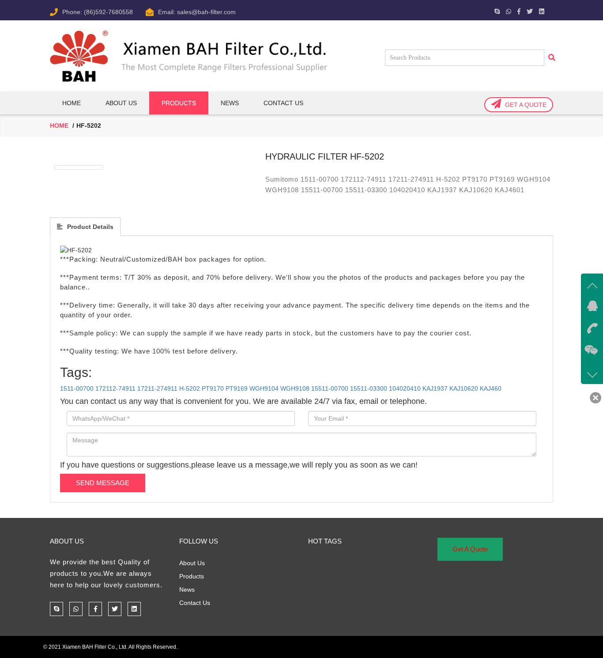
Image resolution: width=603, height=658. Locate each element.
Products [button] (179, 102)
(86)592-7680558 (108, 11)
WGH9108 (294, 388)
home (59, 125)
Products (191, 576)
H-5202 (189, 388)
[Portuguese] (428, 10)
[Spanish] (442, 10)
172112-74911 (115, 388)
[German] (414, 10)
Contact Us (283, 102)
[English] (399, 10)
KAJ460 (490, 388)
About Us (121, 102)
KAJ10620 (463, 388)
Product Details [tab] (89, 226)
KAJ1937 (435, 388)
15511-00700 (329, 388)
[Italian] (421, 10)
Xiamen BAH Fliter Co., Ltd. (95, 647)
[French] (407, 10)
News (230, 102)
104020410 (405, 388)
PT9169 (237, 388)
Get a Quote (525, 104)
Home (71, 102)
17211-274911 (157, 388)
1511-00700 (77, 388)
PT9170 (213, 388)
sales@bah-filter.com (206, 11)
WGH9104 (264, 388)
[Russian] (435, 10)
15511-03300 (368, 388)
